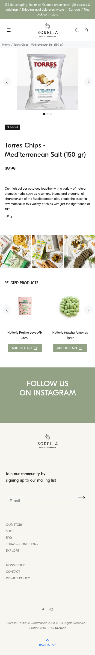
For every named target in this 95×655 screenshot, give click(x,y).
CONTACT (13, 572)
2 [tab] (47, 114)
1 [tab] (44, 114)
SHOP (10, 531)
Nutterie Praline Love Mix (24, 333)
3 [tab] (51, 114)
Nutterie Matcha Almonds (70, 333)
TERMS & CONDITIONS (22, 544)
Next (88, 81)
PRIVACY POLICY (18, 578)
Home (6, 44)
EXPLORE (12, 551)
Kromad (60, 628)
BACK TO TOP (47, 644)
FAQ (9, 538)
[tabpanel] (47, 79)
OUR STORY (14, 525)
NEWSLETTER (15, 565)
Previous (6, 81)
